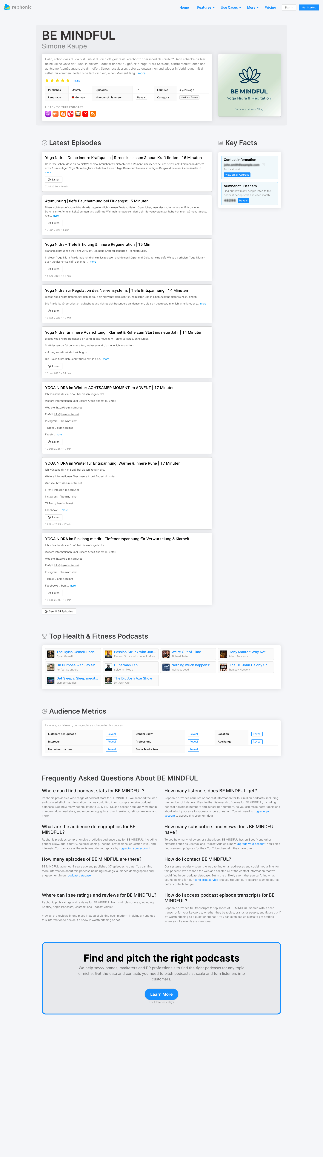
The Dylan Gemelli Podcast (77, 652)
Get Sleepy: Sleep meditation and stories (77, 678)
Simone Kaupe (64, 46)
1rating (75, 80)
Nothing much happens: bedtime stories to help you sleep (193, 665)
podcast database (79, 875)
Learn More (161, 994)
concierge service (206, 879)
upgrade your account (250, 844)
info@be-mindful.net (66, 414)
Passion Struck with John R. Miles (135, 652)
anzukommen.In (185, 164)
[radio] (47, 80)
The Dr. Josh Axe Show (133, 678)
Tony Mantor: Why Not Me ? (250, 652)
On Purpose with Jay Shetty (77, 665)
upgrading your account (134, 848)
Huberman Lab (126, 665)
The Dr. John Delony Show (250, 665)
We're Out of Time (186, 652)
